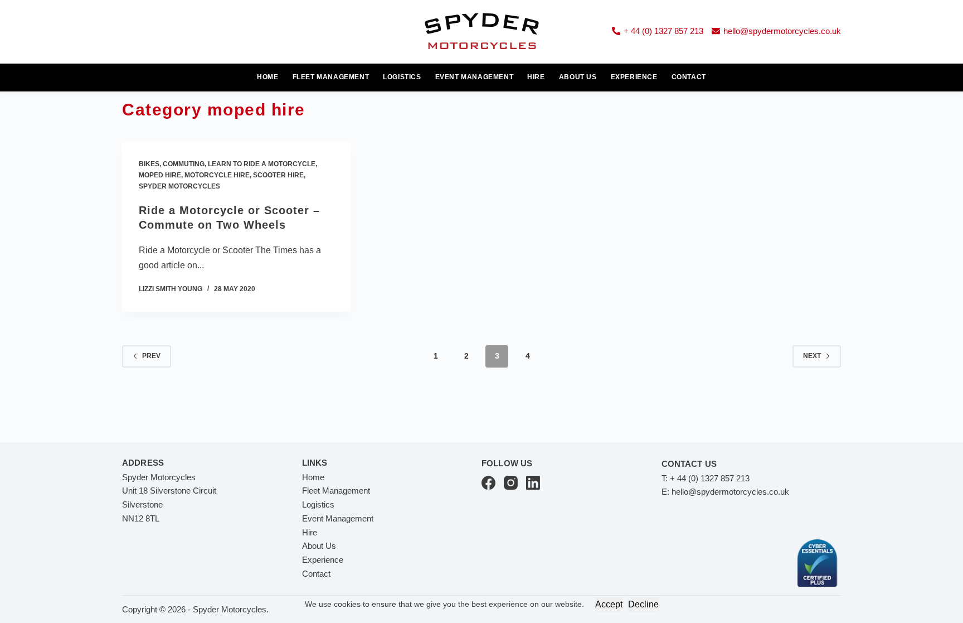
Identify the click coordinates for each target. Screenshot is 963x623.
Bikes (149, 164)
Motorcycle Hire (217, 175)
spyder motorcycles (179, 186)
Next (812, 356)
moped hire (160, 175)
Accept (608, 604)
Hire (535, 77)
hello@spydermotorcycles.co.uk (782, 31)
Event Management (474, 77)
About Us (578, 77)
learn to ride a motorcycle (261, 164)
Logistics (402, 77)
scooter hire (278, 175)
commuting (184, 164)
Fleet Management (331, 77)
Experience (634, 77)
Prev (151, 356)
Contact (689, 77)
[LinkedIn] (533, 483)
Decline (643, 604)
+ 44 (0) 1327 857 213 (663, 31)
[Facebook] (488, 483)
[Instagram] (511, 483)
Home (267, 77)
